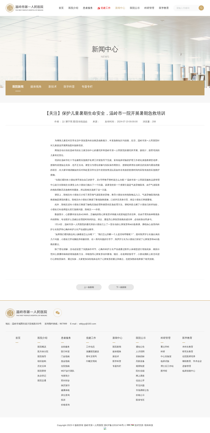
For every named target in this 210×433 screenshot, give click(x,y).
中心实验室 (166, 356)
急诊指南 (65, 361)
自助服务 (65, 346)
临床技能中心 (188, 371)
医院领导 (42, 356)
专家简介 (65, 375)
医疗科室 (65, 351)
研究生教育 (187, 351)
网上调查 (140, 375)
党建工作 (106, 8)
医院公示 (135, 8)
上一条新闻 (89, 287)
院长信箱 (140, 371)
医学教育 (164, 8)
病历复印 (65, 385)
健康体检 (65, 390)
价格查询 (65, 405)
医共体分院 (43, 351)
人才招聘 (140, 351)
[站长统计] (130, 425)
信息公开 (140, 380)
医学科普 (69, 86)
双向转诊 (65, 380)
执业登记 (42, 375)
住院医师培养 (188, 356)
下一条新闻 (121, 287)
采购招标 (140, 356)
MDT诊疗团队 (67, 371)
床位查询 (65, 395)
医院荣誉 (42, 371)
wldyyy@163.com (87, 323)
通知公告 (140, 346)
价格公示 (140, 395)
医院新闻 (18, 86)
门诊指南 (65, 356)
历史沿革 (42, 366)
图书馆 (164, 371)
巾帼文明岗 (91, 361)
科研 (163, 351)
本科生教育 (187, 346)
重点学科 (165, 346)
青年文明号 (91, 356)
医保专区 (140, 400)
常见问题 (140, 385)
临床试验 (165, 361)
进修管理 (186, 366)
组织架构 (42, 361)
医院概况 (42, 346)
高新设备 (140, 361)
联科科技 (149, 425)
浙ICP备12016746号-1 (115, 425)
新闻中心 (120, 8)
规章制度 (140, 366)
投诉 (63, 400)
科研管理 (149, 8)
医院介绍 (73, 8)
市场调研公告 (142, 390)
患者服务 (88, 8)
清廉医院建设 (92, 351)
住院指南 (65, 366)
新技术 (52, 86)
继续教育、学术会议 (192, 361)
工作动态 (90, 346)
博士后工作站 (167, 366)
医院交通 (42, 380)
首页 (61, 8)
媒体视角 (36, 86)
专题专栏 (87, 86)
